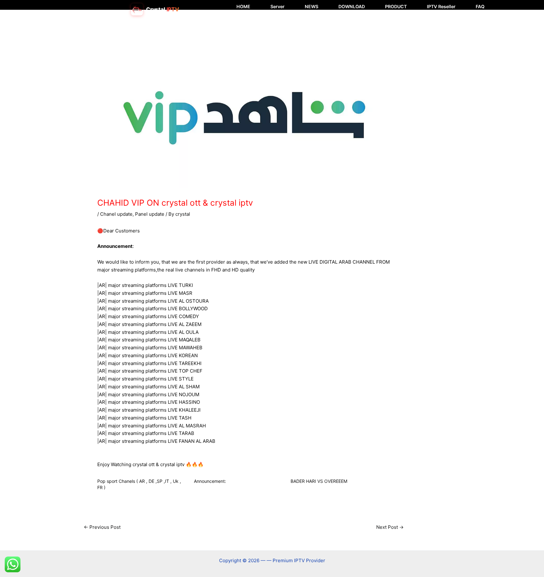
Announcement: (210, 481)
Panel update (149, 214)
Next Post (390, 527)
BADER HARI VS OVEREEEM (319, 481)
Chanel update (116, 214)
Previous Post (102, 527)
